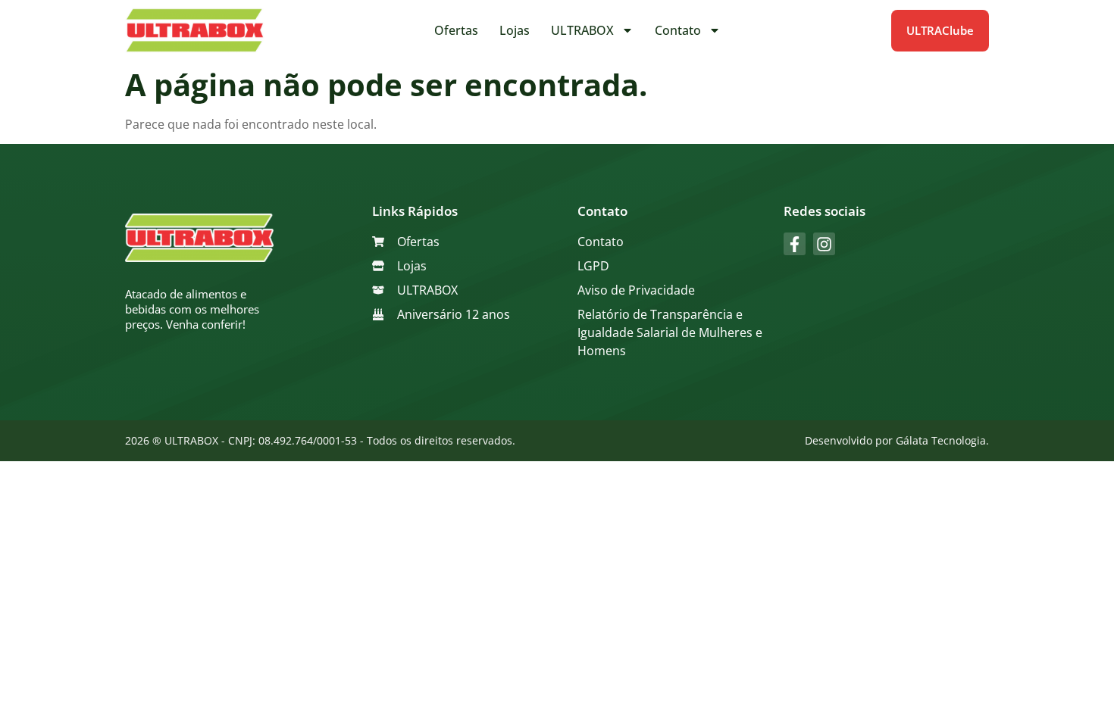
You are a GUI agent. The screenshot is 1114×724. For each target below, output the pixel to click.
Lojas (514, 30)
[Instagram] (824, 243)
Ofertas (456, 30)
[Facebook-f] (795, 243)
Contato (678, 30)
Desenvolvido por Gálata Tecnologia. (897, 440)
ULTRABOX (582, 30)
